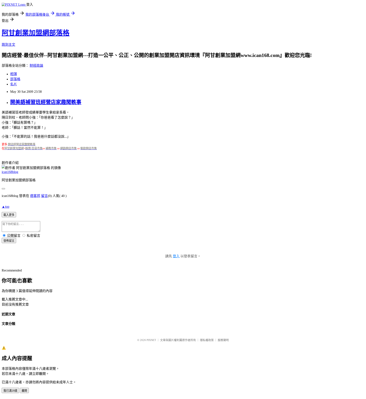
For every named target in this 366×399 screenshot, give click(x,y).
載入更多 (8, 214)
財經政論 (36, 65)
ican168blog (10, 172)
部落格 (15, 79)
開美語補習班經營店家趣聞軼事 (45, 102)
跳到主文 (8, 44)
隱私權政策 (207, 340)
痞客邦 (35, 196)
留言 (44, 196)
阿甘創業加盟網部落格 (35, 33)
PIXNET (151, 340)
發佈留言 (8, 240)
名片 (13, 84)
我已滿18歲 (10, 390)
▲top (5, 206)
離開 (24, 390)
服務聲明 (223, 340)
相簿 (13, 74)
